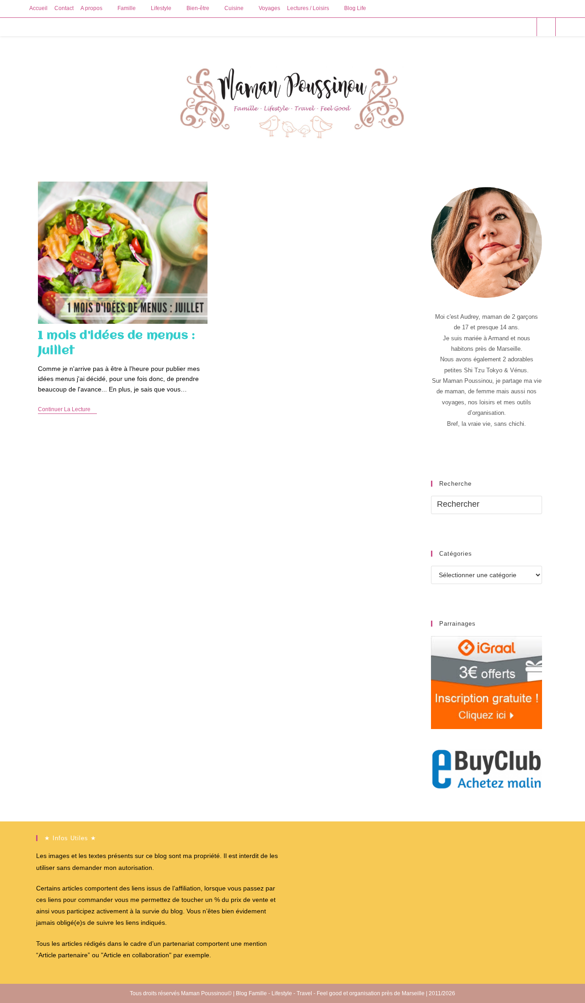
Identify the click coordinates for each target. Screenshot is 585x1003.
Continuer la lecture (67, 410)
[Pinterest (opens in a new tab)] (501, 26)
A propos (91, 8)
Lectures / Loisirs (308, 8)
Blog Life (355, 8)
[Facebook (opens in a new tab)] (489, 26)
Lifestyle (161, 8)
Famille (126, 8)
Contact (64, 8)
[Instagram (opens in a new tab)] (513, 26)
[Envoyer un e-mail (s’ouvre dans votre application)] (526, 26)
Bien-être (197, 8)
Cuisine (234, 8)
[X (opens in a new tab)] (476, 26)
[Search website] (546, 27)
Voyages (269, 8)
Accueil (38, 8)
